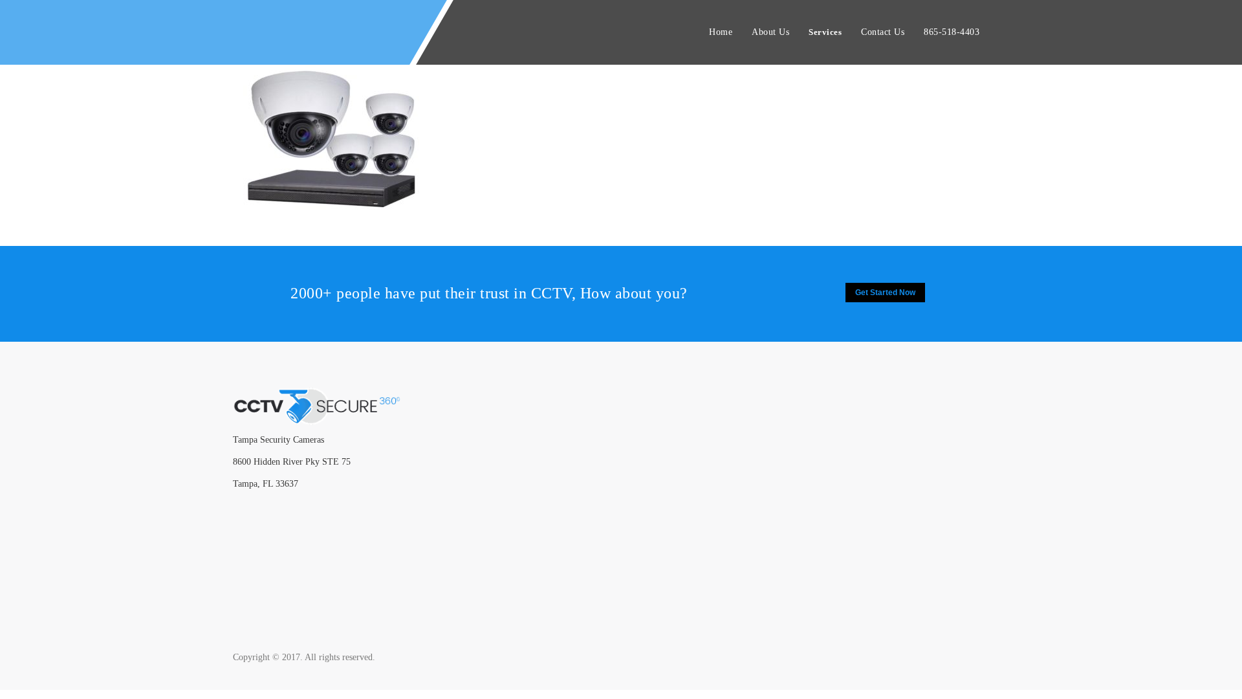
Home (720, 32)
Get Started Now (885, 292)
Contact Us (882, 32)
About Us (770, 32)
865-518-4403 (951, 32)
